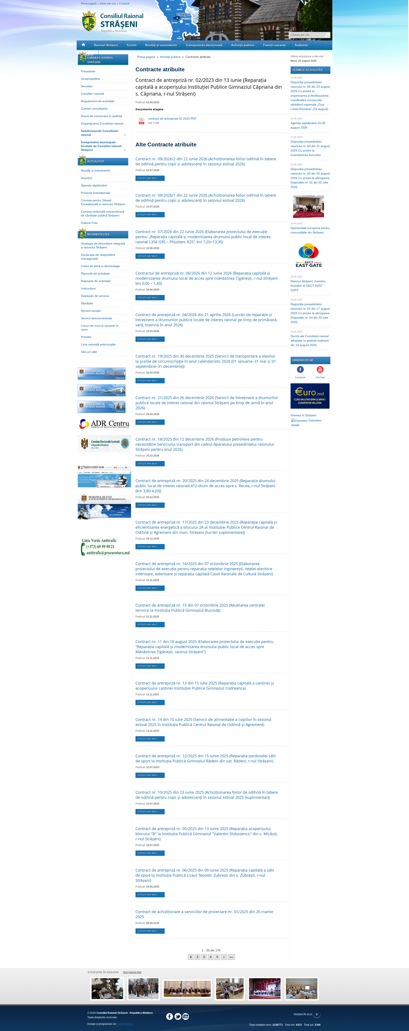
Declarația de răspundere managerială (98, 256)
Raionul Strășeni (106, 45)
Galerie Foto (89, 223)
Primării (86, 337)
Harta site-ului (108, 3)
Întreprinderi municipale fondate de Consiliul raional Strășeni (103, 146)
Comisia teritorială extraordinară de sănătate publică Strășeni (102, 213)
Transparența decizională (204, 45)
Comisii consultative (94, 108)
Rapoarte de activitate (96, 281)
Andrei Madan (125, 1023)
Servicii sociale (91, 310)
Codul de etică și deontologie (100, 266)
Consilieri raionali (92, 93)
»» (231, 957)
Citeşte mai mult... (148, 178)
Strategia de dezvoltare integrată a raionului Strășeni (103, 245)
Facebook (300, 377)
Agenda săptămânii (94, 185)
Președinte (88, 71)
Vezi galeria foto (132, 972)
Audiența (301, 45)
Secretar (86, 86)
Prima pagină (88, 3)
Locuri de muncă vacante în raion (99, 327)
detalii (295, 425)
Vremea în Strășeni (303, 415)
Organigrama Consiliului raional (102, 123)
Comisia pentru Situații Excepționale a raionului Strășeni (103, 202)
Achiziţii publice (243, 45)
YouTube (320, 377)
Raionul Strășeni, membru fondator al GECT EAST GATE (308, 285)
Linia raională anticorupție (98, 344)
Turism (132, 45)
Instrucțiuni (88, 288)
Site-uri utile (89, 352)
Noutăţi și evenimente (161, 45)
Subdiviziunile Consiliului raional (103, 132)
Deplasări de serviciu (95, 296)
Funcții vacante (274, 45)
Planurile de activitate (95, 273)
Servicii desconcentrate (96, 318)
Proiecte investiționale (95, 193)
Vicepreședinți (90, 78)
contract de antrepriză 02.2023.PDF (172, 118)
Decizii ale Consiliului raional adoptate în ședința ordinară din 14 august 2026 (310, 340)
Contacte (124, 3)
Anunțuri (86, 178)
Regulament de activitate (97, 101)
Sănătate (87, 303)
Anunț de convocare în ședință (101, 116)
